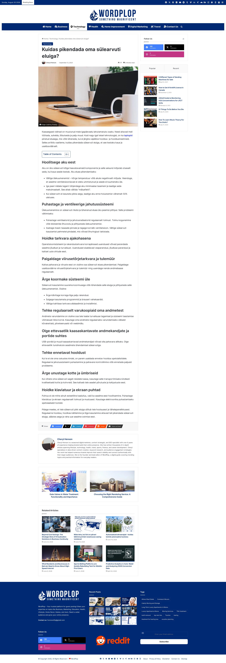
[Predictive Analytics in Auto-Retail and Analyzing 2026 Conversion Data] (120, 553)
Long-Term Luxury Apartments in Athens (155, 607)
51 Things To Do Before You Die (171, 109)
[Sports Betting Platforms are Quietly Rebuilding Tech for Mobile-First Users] (88, 553)
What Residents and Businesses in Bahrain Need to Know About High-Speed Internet (56, 566)
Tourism (167, 615)
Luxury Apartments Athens (150, 611)
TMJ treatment (181, 611)
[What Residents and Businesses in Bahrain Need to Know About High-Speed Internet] (56, 553)
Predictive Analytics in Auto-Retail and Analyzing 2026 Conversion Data (119, 566)
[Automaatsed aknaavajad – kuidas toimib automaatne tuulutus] (120, 524)
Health (94, 26)
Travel (157, 26)
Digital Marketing (139, 26)
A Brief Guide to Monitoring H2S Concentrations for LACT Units (170, 100)
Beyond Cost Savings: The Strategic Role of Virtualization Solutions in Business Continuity (55, 537)
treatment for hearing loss (150, 619)
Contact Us (172, 26)
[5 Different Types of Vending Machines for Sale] (150, 80)
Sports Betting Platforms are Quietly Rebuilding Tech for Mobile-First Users (88, 566)
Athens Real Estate (148, 599)
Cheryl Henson (51, 63)
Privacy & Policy (155, 659)
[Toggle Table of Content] (65, 154)
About (145, 659)
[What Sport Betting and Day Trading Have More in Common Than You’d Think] (96, 611)
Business (62, 26)
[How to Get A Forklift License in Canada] (150, 90)
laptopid (128, 135)
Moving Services (167, 611)
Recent (176, 68)
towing (176, 615)
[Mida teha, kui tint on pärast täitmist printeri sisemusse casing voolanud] (88, 524)
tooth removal (146, 615)
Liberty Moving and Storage (151, 603)
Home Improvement (114, 26)
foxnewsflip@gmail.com (56, 620)
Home (48, 26)
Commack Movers (163, 599)
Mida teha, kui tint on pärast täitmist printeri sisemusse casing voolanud (87, 537)
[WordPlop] (113, 15)
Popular (152, 68)
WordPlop (74, 659)
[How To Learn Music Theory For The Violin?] (150, 123)
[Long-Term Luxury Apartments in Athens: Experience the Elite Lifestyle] (113, 601)
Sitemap (184, 659)
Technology (79, 26)
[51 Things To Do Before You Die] (150, 112)
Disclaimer (166, 659)
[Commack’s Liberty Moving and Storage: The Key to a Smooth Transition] (96, 601)
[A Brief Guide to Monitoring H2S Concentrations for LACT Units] (150, 101)
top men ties (158, 615)
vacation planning (167, 619)
